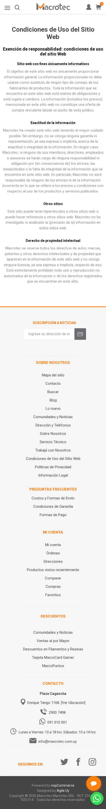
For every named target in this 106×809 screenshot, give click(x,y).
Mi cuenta (53, 545)
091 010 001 (57, 722)
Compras (53, 586)
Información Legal (53, 475)
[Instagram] (92, 762)
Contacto (53, 383)
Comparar (53, 578)
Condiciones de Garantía (53, 506)
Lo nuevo (53, 408)
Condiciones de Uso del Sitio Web (53, 458)
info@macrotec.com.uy (57, 741)
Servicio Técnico (53, 442)
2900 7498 (57, 712)
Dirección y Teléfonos (53, 425)
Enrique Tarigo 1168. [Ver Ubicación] (56, 702)
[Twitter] (64, 762)
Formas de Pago (53, 515)
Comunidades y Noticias (53, 417)
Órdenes (53, 553)
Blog (53, 400)
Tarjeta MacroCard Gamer (53, 657)
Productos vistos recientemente (53, 570)
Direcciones (53, 561)
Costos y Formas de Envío (53, 498)
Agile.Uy (63, 791)
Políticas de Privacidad (53, 467)
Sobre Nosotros (53, 433)
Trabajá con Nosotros (53, 450)
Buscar (53, 392)
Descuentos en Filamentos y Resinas (53, 649)
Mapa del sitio (53, 375)
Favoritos (53, 595)
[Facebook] (78, 762)
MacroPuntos (53, 666)
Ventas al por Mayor (53, 641)
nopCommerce (62, 785)
